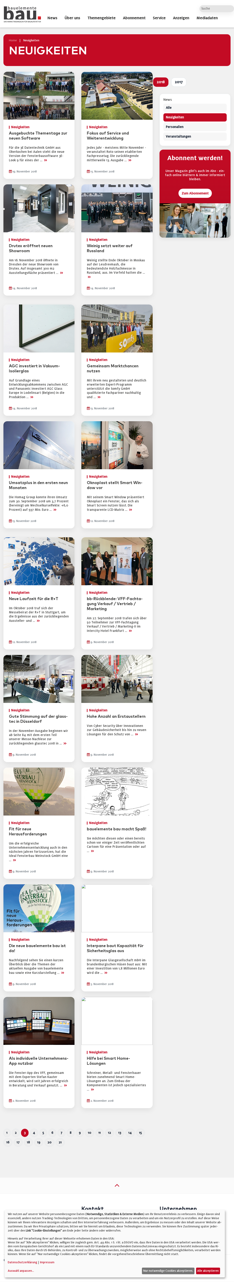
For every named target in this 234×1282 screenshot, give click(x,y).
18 (28, 1142)
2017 (179, 82)
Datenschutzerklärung (22, 1262)
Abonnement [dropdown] (134, 18)
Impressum (47, 1262)
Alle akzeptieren (208, 1270)
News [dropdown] (52, 18)
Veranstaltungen (178, 136)
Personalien (174, 127)
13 (119, 1132)
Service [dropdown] (159, 18)
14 (130, 1132)
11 (99, 1132)
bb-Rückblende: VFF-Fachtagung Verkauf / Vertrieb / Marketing (115, 604)
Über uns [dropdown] (72, 18)
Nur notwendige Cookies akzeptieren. (168, 1270)
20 (49, 1142)
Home (13, 40)
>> (45, 160)
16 (7, 1142)
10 (89, 1132)
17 (18, 1142)
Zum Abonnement (194, 193)
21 (60, 1142)
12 (109, 1132)
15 (140, 1132)
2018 (161, 82)
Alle (169, 108)
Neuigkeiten (175, 117)
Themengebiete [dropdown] (102, 18)
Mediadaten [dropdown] (207, 18)
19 (38, 1142)
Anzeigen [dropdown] (181, 18)
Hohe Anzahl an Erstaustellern (116, 717)
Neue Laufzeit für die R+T (33, 599)
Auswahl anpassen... (21, 1270)
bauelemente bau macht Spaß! (116, 829)
